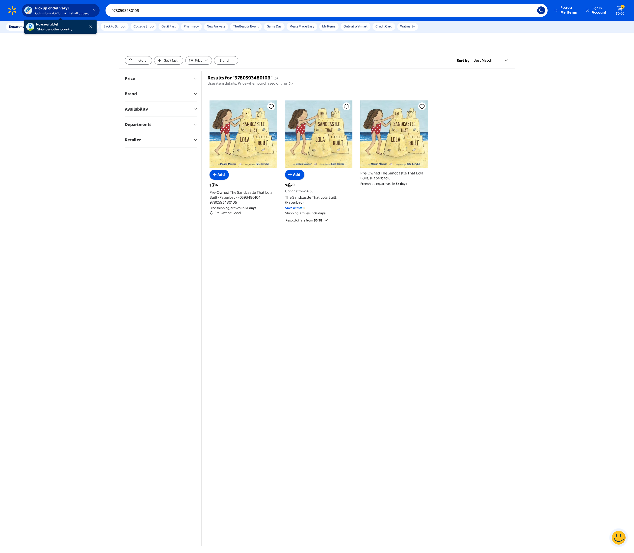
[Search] (541, 10)
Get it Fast (168, 26)
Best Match (483, 60)
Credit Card (383, 26)
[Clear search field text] (530, 10)
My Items (329, 26)
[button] (566, 10)
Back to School (115, 26)
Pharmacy (191, 26)
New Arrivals (216, 26)
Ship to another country (54, 29)
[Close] (92, 27)
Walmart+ (407, 26)
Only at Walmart (355, 26)
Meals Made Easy (302, 26)
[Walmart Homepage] (12, 10)
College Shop (143, 26)
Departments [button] (19, 26)
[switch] (138, 60)
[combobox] (327, 10)
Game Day (274, 26)
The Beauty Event (246, 26)
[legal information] (291, 83)
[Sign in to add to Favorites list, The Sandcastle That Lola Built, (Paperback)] (346, 106)
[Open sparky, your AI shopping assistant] (618, 537)
